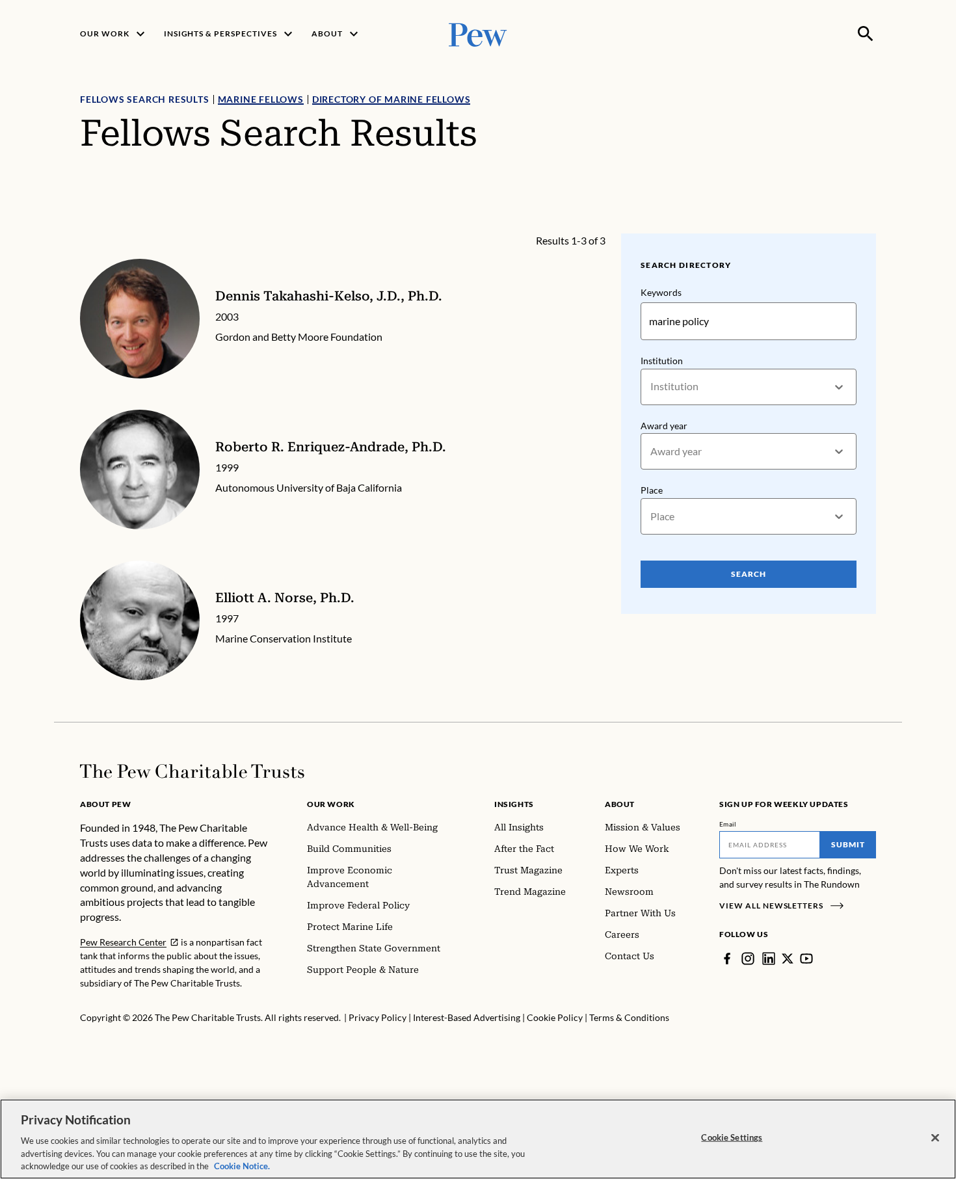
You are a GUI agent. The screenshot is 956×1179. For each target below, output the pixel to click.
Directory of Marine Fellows (391, 99)
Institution (662, 360)
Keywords (661, 292)
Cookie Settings (731, 1137)
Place (652, 490)
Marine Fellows (261, 99)
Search (748, 574)
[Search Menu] (865, 33)
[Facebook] (727, 958)
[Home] (192, 771)
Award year (664, 425)
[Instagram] (748, 958)
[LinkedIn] (769, 958)
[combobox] (651, 386)
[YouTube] (806, 958)
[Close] (935, 1138)
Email (728, 824)
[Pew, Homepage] (478, 33)
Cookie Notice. (242, 1165)
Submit (848, 844)
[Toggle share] (868, 225)
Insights (514, 804)
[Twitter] (787, 958)
